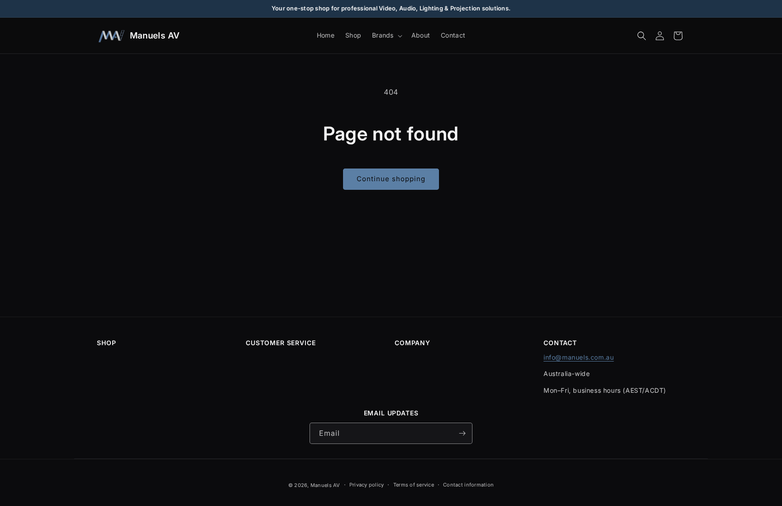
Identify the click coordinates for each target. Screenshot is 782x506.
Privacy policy (366, 485)
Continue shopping (391, 178)
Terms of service (413, 485)
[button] (386, 35)
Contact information (468, 485)
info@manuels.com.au (579, 357)
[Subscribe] (462, 433)
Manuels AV (325, 485)
